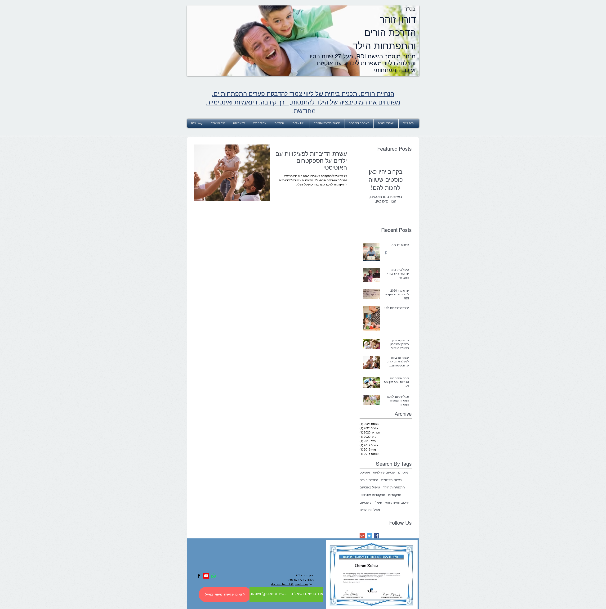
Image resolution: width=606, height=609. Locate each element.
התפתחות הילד (394, 487)
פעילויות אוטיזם (371, 502)
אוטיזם (403, 472)
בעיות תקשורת (391, 480)
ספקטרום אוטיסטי (372, 495)
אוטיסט (365, 472)
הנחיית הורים (369, 480)
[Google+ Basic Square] (362, 535)
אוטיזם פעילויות (384, 472)
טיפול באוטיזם (370, 487)
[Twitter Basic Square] (369, 535)
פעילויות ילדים (370, 510)
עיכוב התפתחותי (397, 502)
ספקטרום (394, 495)
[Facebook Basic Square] (376, 535)
